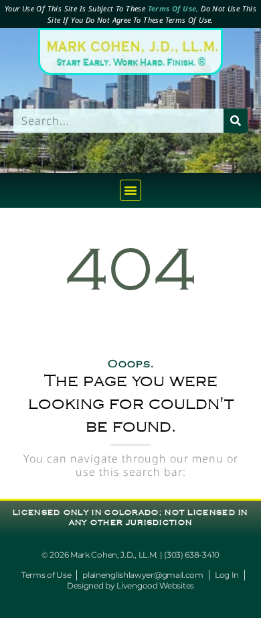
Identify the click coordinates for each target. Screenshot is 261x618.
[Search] (236, 121)
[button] (130, 190)
